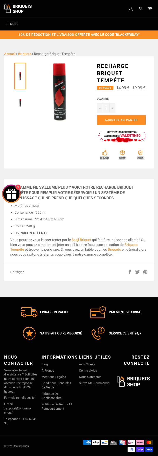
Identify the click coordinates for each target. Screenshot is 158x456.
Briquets (24, 54)
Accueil (9, 54)
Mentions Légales (54, 377)
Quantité (103, 98)
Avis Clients (87, 364)
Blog (45, 364)
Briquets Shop (21, 446)
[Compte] (131, 8)
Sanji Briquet (81, 240)
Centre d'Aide (88, 370)
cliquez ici (28, 398)
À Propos (48, 370)
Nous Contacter (90, 377)
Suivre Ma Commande (94, 383)
